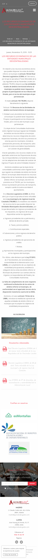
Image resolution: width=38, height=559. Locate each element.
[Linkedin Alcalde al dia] (16, 542)
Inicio (17, 39)
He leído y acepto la (19, 488)
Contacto (29, 552)
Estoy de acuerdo (10, 555)
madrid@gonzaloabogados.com (19, 515)
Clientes (32, 3)
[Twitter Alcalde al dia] (21, 542)
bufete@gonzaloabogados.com (19, 527)
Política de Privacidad (25, 488)
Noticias (25, 39)
